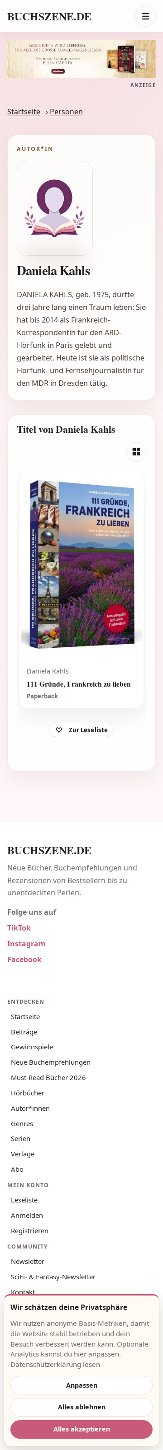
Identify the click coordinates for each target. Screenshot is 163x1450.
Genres (22, 1123)
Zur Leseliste (88, 730)
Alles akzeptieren (81, 1429)
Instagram (26, 944)
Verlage (22, 1153)
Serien (20, 1138)
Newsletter (27, 1261)
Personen (66, 112)
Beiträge (24, 1031)
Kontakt (23, 1291)
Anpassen (81, 1385)
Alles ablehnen (81, 1407)
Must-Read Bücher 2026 (48, 1077)
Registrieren (29, 1230)
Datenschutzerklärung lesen (55, 1364)
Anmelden (27, 1215)
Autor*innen (30, 1108)
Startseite (23, 112)
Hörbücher (27, 1092)
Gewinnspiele (32, 1046)
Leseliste (24, 1199)
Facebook (24, 959)
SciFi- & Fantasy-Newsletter (53, 1276)
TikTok (19, 928)
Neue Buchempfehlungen (51, 1061)
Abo (17, 1169)
